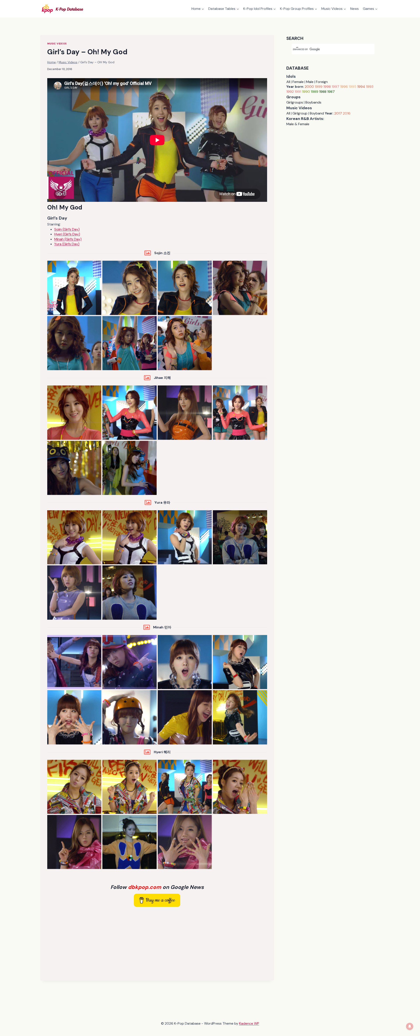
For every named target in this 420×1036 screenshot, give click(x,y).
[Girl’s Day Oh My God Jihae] (74, 412)
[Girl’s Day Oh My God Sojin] (74, 288)
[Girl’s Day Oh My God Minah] (74, 662)
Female (298, 81)
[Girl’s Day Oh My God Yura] (74, 537)
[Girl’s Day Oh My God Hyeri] (74, 787)
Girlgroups (294, 102)
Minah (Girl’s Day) (68, 239)
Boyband (317, 113)
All (288, 81)
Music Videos (57, 43)
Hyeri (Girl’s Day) (67, 234)
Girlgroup (299, 113)
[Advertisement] (157, 942)
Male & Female (297, 124)
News (354, 8)
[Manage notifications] (409, 1026)
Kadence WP (249, 1023)
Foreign (322, 81)
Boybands (313, 102)
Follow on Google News (157, 887)
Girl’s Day (57, 218)
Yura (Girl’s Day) (66, 244)
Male (309, 81)
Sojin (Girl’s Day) (67, 229)
